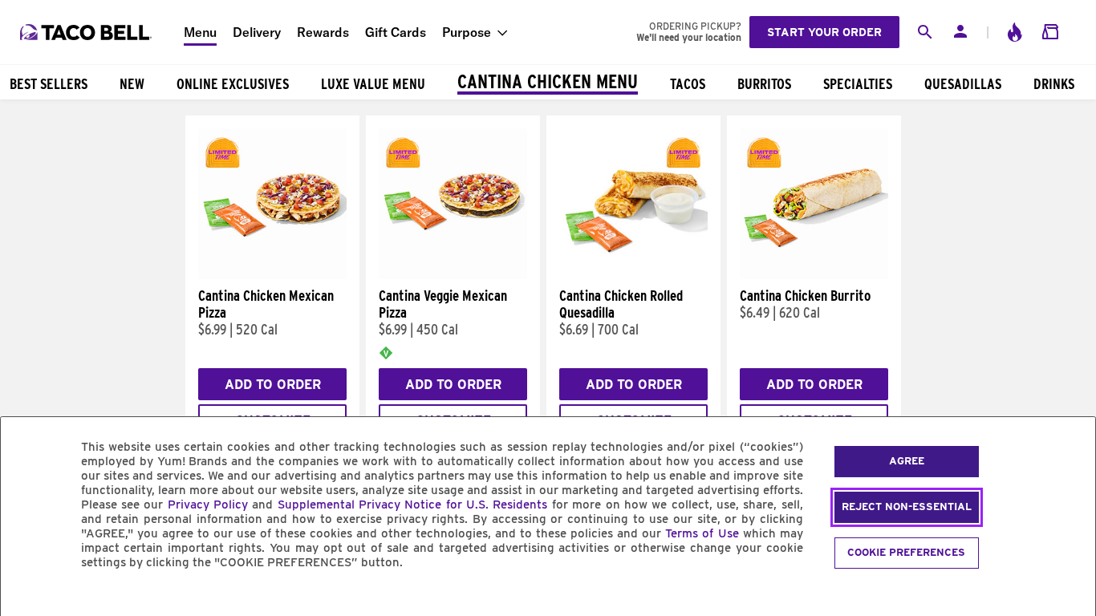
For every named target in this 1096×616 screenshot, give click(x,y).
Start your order (824, 32)
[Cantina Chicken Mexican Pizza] (272, 275)
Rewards (323, 32)
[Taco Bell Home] (87, 32)
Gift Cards (395, 32)
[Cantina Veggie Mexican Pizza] (453, 275)
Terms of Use (701, 533)
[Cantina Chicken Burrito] (814, 275)
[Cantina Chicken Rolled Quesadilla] (633, 275)
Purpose (466, 32)
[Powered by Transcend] (26, 599)
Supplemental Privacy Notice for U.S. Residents (413, 504)
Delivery (257, 32)
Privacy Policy (208, 504)
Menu (200, 32)
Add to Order (273, 384)
